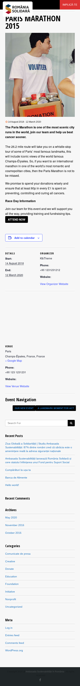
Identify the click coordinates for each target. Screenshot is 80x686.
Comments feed (14, 642)
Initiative (10, 591)
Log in (8, 627)
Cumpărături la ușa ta (18, 469)
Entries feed (12, 635)
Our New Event (24, 408)
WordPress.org (14, 650)
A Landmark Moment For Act (56, 408)
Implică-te (70, 4)
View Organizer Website (54, 284)
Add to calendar (24, 238)
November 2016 (14, 525)
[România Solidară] (17, 4)
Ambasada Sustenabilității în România (44, 671)
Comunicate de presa (18, 553)
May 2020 (11, 517)
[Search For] (71, 423)
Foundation (12, 583)
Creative (10, 561)
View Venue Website (17, 386)
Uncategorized (13, 606)
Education (11, 576)
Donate (9, 568)
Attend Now (16, 219)
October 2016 (13, 532)
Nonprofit (10, 599)
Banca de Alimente (16, 477)
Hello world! (12, 485)
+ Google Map (13, 360)
